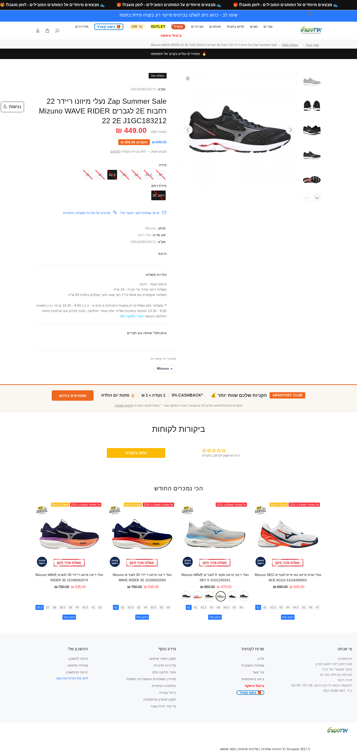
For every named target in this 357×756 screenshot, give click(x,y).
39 (70, 607)
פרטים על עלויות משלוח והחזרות (86, 213)
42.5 (112, 175)
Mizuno (150, 228)
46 (310, 607)
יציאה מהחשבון (77, 672)
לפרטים (115, 151)
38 (54, 607)
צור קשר (258, 672)
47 (161, 175)
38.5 (62, 607)
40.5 (85, 607)
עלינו (260, 658)
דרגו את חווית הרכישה (72, 678)
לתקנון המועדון (124, 405)
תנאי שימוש (228, 749)
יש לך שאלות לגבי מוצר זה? (140, 213)
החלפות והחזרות (164, 686)
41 (88, 175)
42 (100, 175)
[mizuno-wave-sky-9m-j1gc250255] (186, 596)
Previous (188, 129)
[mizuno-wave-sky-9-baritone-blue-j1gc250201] (244, 596)
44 (136, 175)
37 (47, 607)
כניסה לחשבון (78, 658)
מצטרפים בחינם (72, 395)
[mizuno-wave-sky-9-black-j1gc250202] (232, 596)
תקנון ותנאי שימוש (163, 658)
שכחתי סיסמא (78, 665)
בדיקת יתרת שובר (163, 706)
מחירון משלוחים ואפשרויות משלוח (151, 679)
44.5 (148, 175)
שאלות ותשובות (252, 665)
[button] (12, 107)
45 (304, 607)
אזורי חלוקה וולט (164, 672)
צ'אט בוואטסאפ (252, 679)
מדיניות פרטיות (165, 665)
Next (290, 129)
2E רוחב (158, 195)
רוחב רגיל (287, 617)
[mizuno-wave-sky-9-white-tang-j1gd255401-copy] (198, 596)
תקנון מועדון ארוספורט (159, 699)
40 (77, 607)
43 (124, 175)
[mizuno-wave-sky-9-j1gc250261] (221, 596)
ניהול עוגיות (167, 693)
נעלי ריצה (144, 235)
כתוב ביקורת (136, 453)
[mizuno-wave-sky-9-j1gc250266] (209, 596)
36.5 (39, 607)
